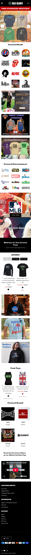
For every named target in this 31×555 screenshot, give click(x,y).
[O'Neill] (23, 414)
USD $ (7, 538)
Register (3, 517)
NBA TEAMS (7, 259)
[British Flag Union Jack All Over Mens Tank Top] (22, 378)
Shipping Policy (5, 491)
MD (23, 290)
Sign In (3, 514)
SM (8, 292)
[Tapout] (8, 414)
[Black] (8, 289)
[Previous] (2, 26)
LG (8, 398)
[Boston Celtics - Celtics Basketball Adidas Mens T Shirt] (22, 270)
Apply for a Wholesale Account (9, 503)
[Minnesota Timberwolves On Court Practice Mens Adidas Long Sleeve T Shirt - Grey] (8, 270)
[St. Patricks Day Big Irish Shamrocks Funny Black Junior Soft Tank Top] (8, 378)
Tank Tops (15, 368)
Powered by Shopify (12, 553)
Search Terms (4, 523)
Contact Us (4, 495)
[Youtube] (4, 550)
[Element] (23, 435)
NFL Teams (24, 259)
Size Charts (4, 489)
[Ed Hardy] (8, 435)
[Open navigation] (4, 3)
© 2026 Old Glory (4, 553)
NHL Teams (16, 259)
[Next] (28, 26)
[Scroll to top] (27, 551)
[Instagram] (7, 550)
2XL (11, 398)
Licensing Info (4, 507)
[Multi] (22, 394)
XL (9, 398)
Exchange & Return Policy (7, 493)
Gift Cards (3, 505)
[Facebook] (1, 550)
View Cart (3, 519)
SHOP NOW (15, 26)
